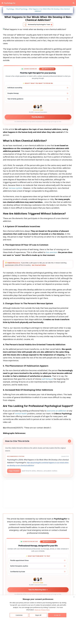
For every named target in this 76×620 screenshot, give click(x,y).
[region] (38, 607)
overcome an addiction (56, 411)
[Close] (74, 597)
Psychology (10, 9)
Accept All (57, 615)
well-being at (47, 379)
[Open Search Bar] (73, 3)
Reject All (38, 615)
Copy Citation (14, 471)
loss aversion (51, 252)
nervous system (15, 188)
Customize (19, 615)
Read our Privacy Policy (42, 610)
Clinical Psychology (21, 9)
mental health (21, 413)
